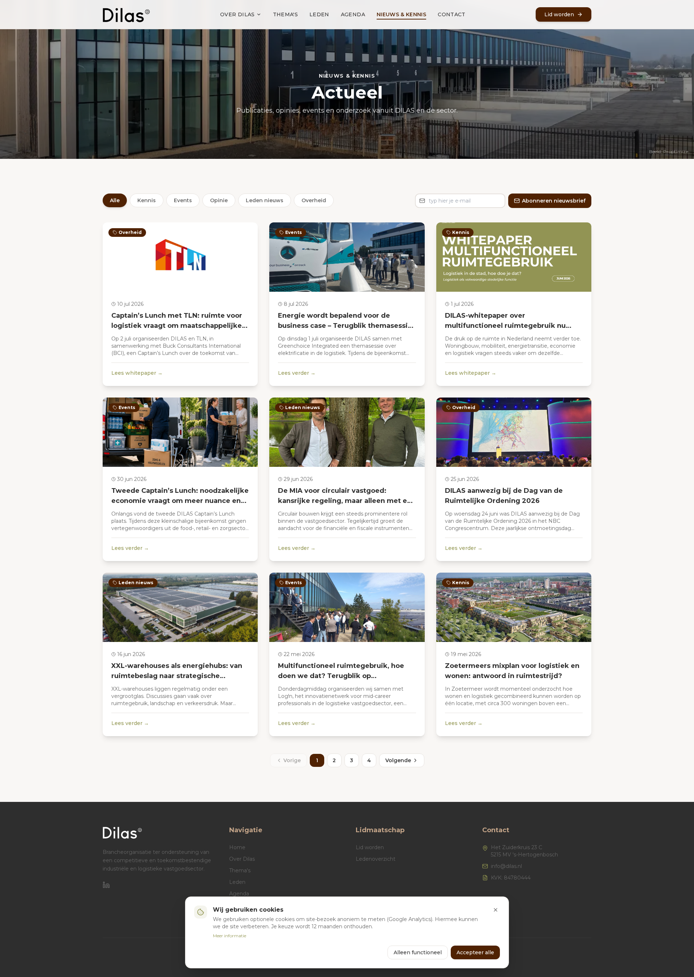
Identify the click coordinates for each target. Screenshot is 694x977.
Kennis (146, 200)
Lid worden (370, 847)
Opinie (219, 200)
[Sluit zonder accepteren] (495, 910)
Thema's (285, 14)
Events (183, 200)
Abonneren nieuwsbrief (554, 200)
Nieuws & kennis (401, 14)
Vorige (292, 760)
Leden (319, 14)
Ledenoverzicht (375, 859)
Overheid (313, 200)
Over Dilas (237, 14)
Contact (451, 14)
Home (237, 847)
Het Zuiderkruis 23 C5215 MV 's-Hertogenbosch (524, 851)
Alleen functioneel (418, 952)
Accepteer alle (475, 952)
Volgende (398, 760)
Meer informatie (229, 935)
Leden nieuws (264, 200)
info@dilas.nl (506, 866)
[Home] (126, 14)
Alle (115, 200)
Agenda (353, 14)
